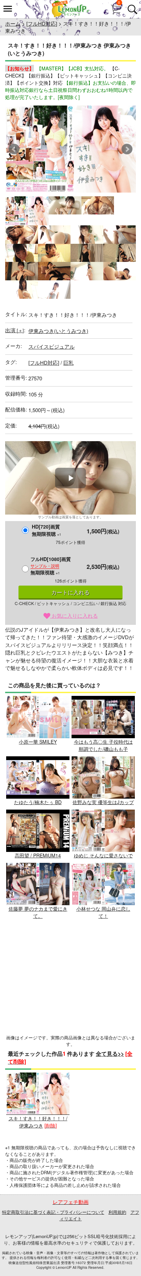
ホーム (13, 23)
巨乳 (68, 362)
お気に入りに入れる (74, 615)
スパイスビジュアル (51, 346)
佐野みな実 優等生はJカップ (103, 802)
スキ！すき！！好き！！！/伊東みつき (38, 1122)
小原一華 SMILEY (38, 741)
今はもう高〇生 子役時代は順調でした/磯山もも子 (103, 745)
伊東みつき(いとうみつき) (58, 330)
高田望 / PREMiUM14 (38, 855)
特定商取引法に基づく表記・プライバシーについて (53, 1212)
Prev (14, 149)
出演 (14, 330)
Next (126, 149)
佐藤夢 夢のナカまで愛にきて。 (38, 912)
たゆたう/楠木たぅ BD (38, 802)
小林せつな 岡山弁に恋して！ (103, 912)
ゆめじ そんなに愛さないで (103, 855)
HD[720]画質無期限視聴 (46, 530)
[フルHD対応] (41, 23)
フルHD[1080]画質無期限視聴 (50, 566)
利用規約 (117, 1212)
